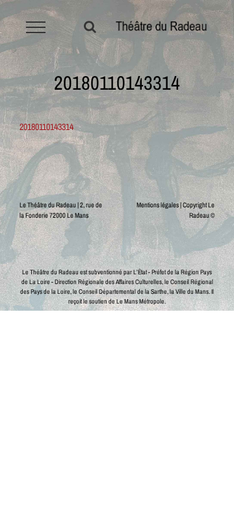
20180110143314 (46, 127)
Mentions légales (157, 204)
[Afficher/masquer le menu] (36, 27)
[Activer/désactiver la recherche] (90, 26)
